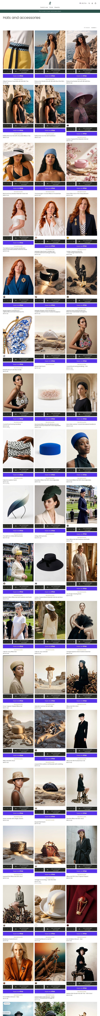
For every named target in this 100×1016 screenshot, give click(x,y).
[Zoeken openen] (89, 3)
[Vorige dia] (5, 49)
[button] (94, 27)
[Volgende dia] (31, 49)
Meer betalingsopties (18, 79)
